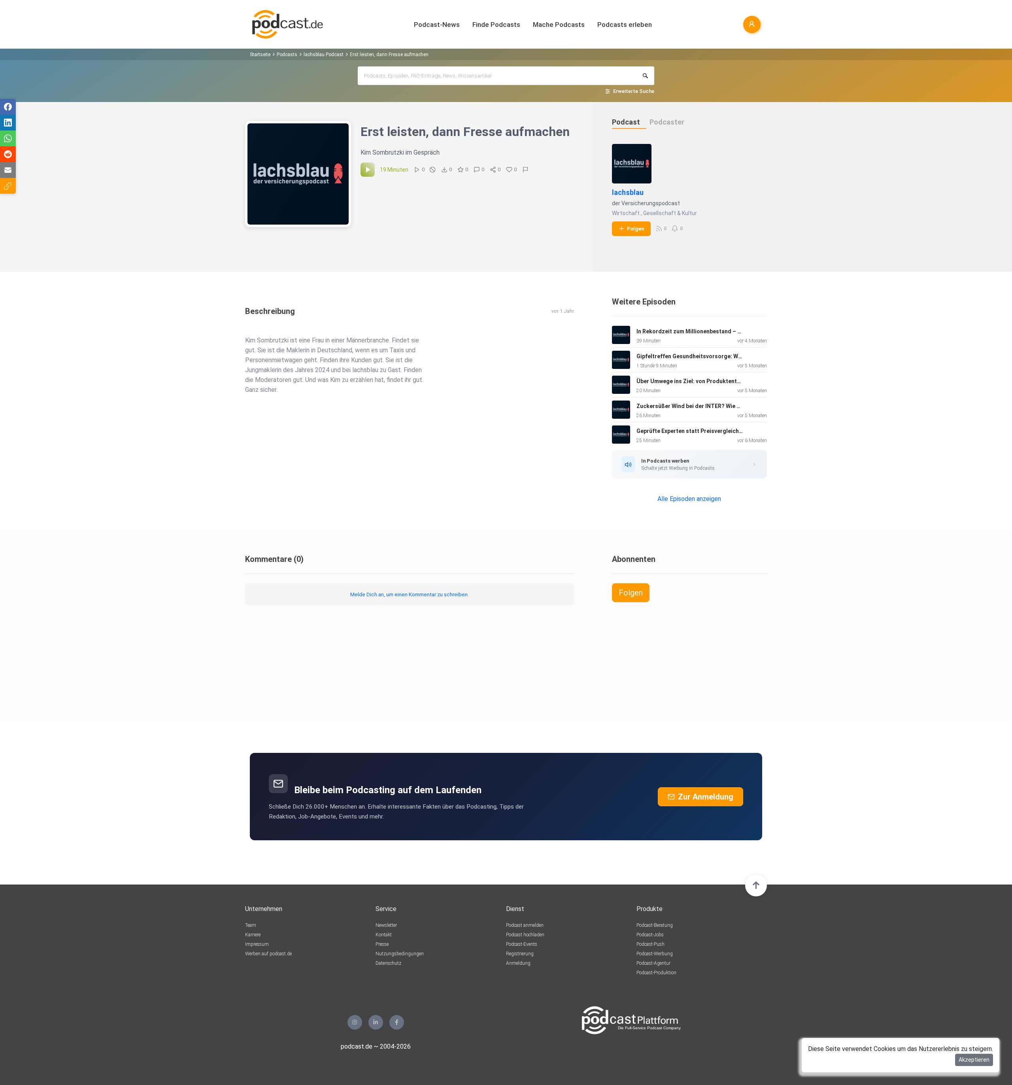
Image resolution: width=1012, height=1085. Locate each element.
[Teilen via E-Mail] (8, 170)
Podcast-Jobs (650, 935)
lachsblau (628, 192)
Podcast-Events (521, 944)
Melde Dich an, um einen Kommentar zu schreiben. (409, 594)
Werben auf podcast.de (268, 953)
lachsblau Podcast (324, 54)
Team (250, 925)
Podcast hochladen (525, 935)
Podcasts (287, 54)
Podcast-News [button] (437, 24)
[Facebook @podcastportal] (396, 1022)
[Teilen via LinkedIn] (8, 122)
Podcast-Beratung (654, 925)
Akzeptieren (974, 1060)
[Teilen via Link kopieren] (8, 186)
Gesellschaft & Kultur (670, 213)
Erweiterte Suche (633, 91)
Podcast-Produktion (656, 972)
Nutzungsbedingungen (400, 953)
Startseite (260, 54)
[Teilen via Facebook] (8, 107)
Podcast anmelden (525, 925)
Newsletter (386, 925)
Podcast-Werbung (654, 953)
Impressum (257, 944)
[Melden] (525, 169)
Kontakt (384, 935)
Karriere (253, 935)
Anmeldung (518, 963)
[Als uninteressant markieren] (432, 169)
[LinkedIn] (375, 1022)
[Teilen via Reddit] (8, 154)
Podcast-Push (650, 944)
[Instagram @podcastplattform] (354, 1022)
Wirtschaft (626, 213)
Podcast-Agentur (653, 963)
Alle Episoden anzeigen (689, 499)
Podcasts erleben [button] (624, 24)
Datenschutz (388, 963)
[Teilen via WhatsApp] (8, 138)
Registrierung (520, 953)
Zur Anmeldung (705, 796)
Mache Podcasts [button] (559, 24)
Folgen (635, 228)
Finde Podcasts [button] (496, 24)
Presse (382, 944)
